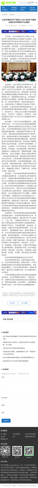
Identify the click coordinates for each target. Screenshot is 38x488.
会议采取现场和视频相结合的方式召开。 (18, 257)
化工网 (3, 436)
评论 (3, 377)
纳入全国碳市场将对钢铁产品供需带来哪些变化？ (19, 357)
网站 (3, 412)
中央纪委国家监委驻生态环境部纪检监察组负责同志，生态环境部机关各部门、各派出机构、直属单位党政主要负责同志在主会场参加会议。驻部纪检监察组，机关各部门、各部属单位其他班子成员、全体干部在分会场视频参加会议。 (19, 281)
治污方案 (14, 9)
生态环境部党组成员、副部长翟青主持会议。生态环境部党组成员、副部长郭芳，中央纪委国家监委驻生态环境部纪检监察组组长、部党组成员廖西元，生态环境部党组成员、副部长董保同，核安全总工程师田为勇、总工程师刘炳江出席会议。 (19, 266)
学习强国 (3, 434)
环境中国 (4, 14)
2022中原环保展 (30, 434)
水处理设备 (16, 434)
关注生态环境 (32, 485)
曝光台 (22, 9)
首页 (3, 7)
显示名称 (5, 397)
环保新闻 (14, 7)
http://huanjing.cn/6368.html (27, 295)
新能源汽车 (4, 439)
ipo (14, 436)
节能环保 (23, 7)
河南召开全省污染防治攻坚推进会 (14, 348)
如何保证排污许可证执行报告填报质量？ (16, 361)
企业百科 (5, 9)
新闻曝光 (11, 14)
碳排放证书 (33, 9)
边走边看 (10, 319)
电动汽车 (32, 7)
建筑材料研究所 (30, 436)
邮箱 (3, 405)
